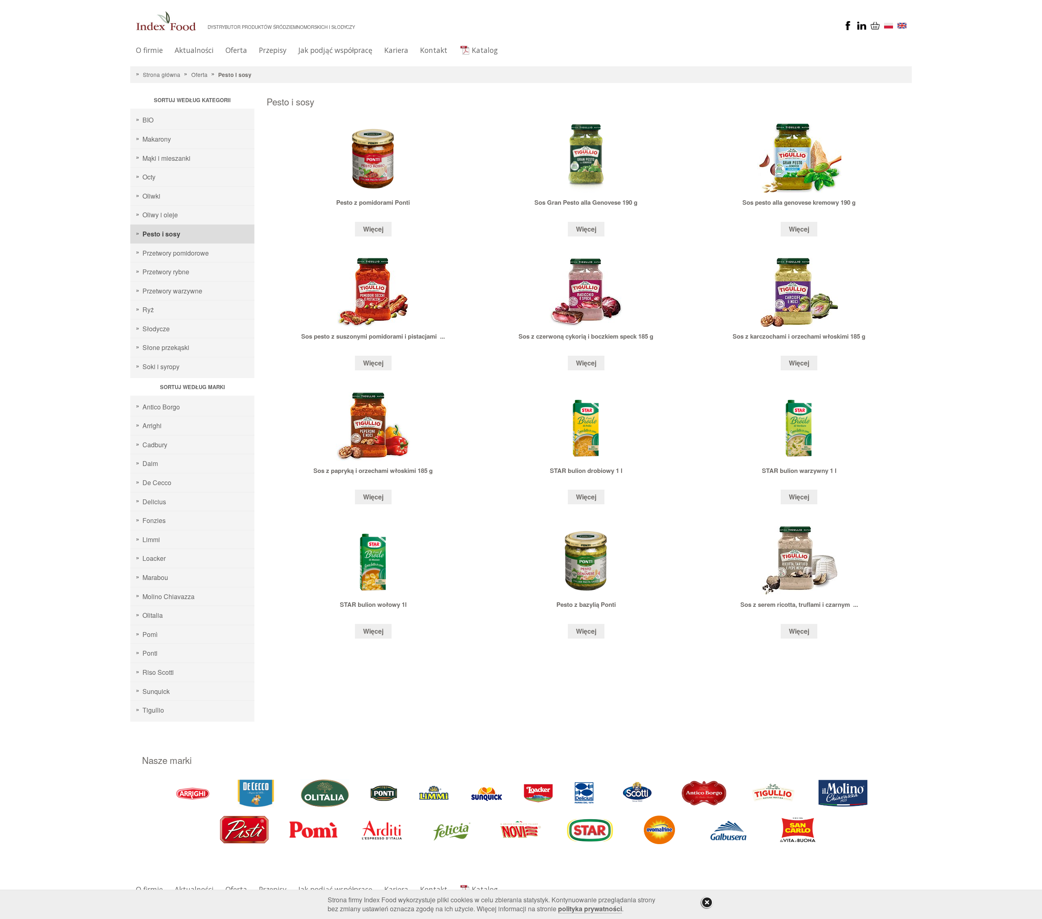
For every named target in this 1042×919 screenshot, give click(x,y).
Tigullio (153, 710)
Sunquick (156, 691)
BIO (147, 120)
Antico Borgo (161, 406)
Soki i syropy (161, 366)
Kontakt (433, 50)
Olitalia (152, 615)
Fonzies (154, 520)
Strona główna (161, 74)
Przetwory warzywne (172, 290)
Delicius (154, 501)
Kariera (396, 50)
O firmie (149, 50)
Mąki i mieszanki (166, 158)
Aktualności (194, 50)
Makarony (156, 139)
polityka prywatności (590, 908)
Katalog (485, 50)
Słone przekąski (165, 347)
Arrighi (152, 425)
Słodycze (156, 328)
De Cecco (156, 482)
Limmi (151, 539)
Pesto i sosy (235, 75)
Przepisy (273, 50)
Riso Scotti (158, 672)
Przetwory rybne (165, 271)
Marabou (155, 577)
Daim (150, 463)
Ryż (148, 309)
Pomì (150, 634)
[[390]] (773, 792)
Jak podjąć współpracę (335, 50)
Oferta (236, 50)
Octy (148, 177)
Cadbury (154, 444)
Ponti (150, 653)
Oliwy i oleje (160, 214)
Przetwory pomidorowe (175, 253)
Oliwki (151, 196)
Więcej (373, 229)
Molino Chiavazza (168, 596)
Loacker (154, 558)
